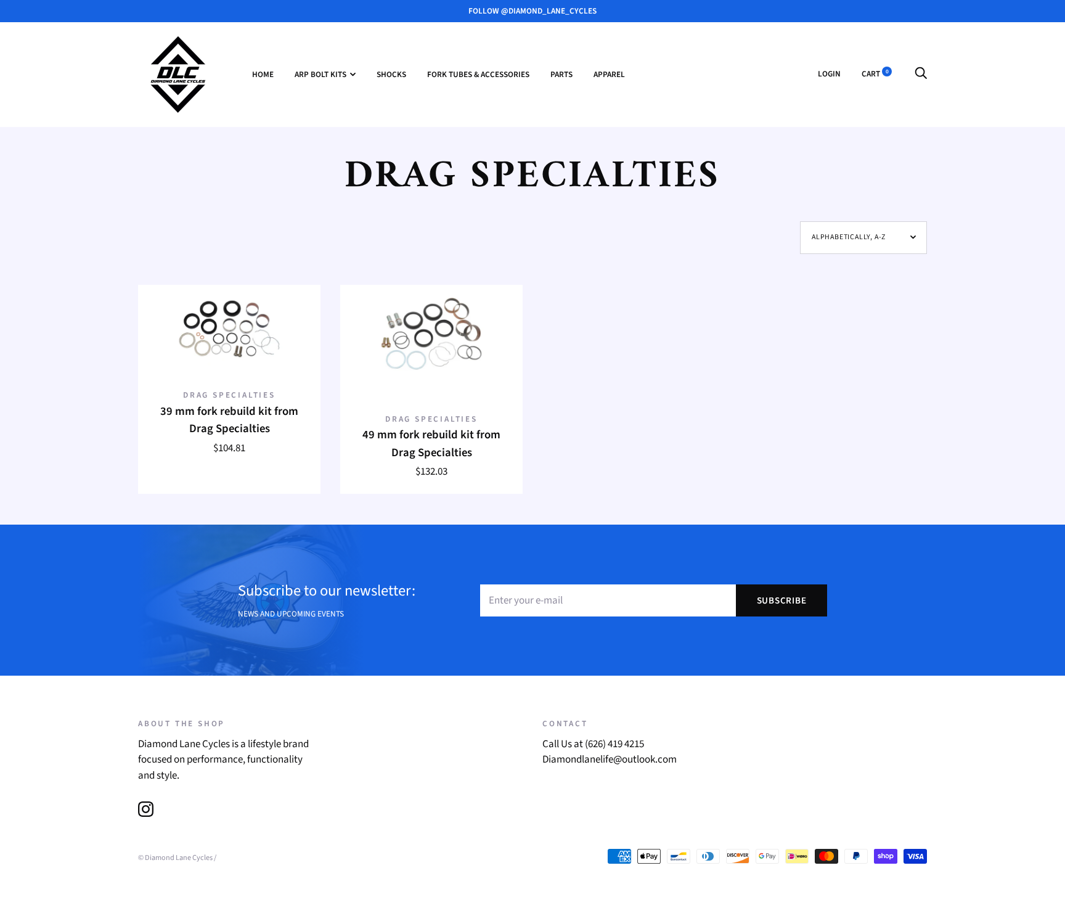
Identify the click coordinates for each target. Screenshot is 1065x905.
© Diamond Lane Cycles (175, 857)
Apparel (609, 74)
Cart (875, 74)
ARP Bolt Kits (320, 74)
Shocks (391, 74)
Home (263, 74)
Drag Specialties (229, 395)
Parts (561, 74)
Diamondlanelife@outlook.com (609, 759)
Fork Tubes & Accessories (478, 74)
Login (829, 74)
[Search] (921, 74)
